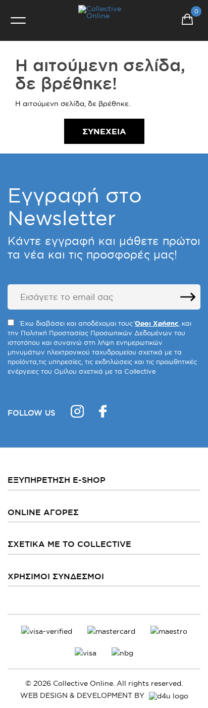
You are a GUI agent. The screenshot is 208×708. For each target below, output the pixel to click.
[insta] (77, 413)
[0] (187, 21)
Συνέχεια (104, 131)
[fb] (103, 413)
